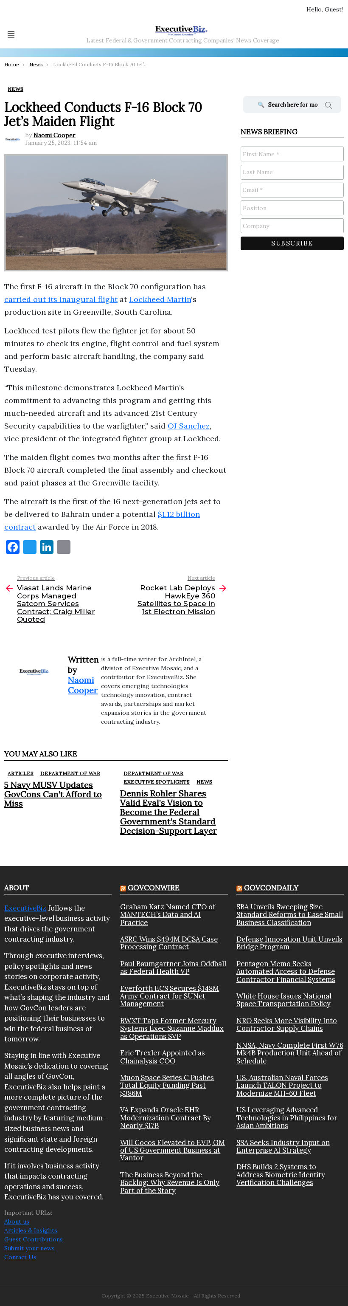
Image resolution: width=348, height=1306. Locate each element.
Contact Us (20, 1257)
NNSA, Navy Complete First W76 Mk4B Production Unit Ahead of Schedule (289, 1053)
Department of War (70, 773)
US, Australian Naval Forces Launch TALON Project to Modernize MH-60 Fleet (282, 1085)
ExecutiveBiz (25, 908)
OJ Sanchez (189, 426)
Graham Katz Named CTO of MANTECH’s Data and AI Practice (167, 914)
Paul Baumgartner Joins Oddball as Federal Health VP (173, 968)
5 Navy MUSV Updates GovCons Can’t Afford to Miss (53, 794)
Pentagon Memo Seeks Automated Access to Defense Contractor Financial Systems (285, 971)
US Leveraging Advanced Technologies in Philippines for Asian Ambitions (286, 1117)
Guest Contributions (33, 1239)
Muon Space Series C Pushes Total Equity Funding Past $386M (167, 1085)
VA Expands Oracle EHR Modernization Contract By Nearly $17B (165, 1117)
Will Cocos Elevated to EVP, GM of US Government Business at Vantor (172, 1150)
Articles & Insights (30, 1230)
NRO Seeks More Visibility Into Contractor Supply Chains (286, 1024)
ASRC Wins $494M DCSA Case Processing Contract (169, 943)
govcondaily (271, 887)
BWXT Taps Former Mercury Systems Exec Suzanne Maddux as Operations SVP (172, 1028)
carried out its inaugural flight (61, 299)
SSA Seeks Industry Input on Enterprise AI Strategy (283, 1146)
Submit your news (29, 1248)
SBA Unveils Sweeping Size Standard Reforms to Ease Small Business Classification (289, 914)
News (204, 782)
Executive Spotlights (156, 782)
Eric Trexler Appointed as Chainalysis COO (162, 1057)
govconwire (154, 887)
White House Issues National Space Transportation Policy (283, 1000)
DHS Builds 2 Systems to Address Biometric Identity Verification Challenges (280, 1174)
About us (16, 1221)
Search (328, 106)
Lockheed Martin (160, 299)
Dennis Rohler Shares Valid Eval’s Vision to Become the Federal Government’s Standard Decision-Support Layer (168, 812)
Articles (21, 773)
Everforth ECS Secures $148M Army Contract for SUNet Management (169, 996)
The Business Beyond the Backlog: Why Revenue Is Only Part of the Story (169, 1182)
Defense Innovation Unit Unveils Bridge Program (289, 943)
